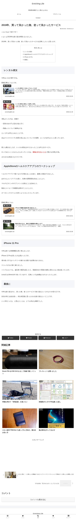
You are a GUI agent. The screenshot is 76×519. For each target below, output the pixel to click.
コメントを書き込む (38, 500)
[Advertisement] (38, 454)
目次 (35, 48)
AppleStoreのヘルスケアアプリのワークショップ (38, 54)
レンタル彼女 (28, 51)
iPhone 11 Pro (28, 57)
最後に (26, 59)
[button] (70, 294)
